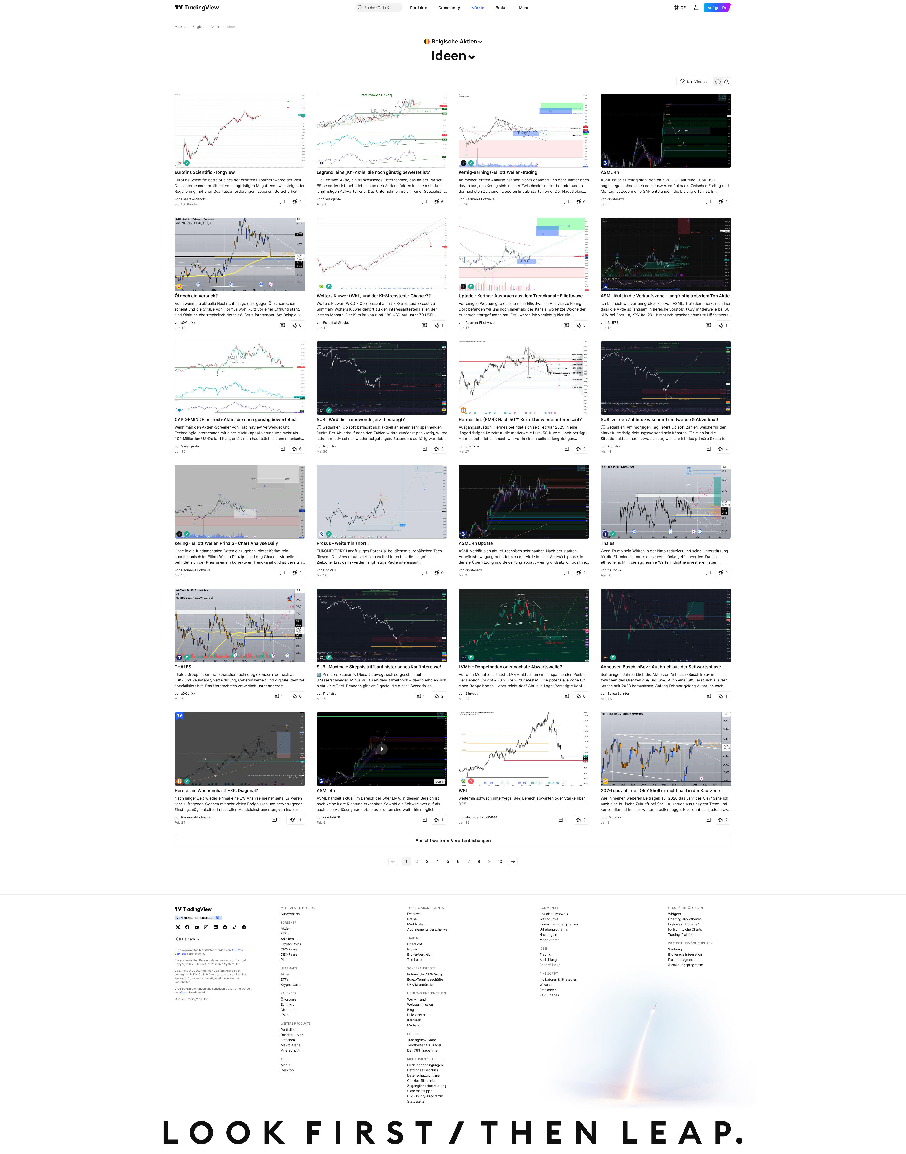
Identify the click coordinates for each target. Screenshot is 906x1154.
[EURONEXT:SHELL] (179, 286)
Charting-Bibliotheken (685, 919)
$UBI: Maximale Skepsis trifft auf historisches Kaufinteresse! (379, 666)
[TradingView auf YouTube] (196, 927)
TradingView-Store (421, 1040)
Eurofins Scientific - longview (205, 172)
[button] (430, 7)
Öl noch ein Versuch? (196, 295)
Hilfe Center (416, 1015)
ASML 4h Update (476, 543)
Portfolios (288, 1029)
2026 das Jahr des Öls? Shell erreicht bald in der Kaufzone (660, 790)
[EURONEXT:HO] (605, 534)
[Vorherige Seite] (393, 861)
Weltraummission (420, 1004)
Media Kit (414, 1025)
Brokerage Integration (685, 954)
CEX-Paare (289, 949)
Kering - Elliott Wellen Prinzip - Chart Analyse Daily (226, 543)
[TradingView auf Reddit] (244, 927)
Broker (502, 7)
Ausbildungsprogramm (685, 965)
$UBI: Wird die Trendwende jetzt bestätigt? (361, 419)
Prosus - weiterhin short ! (343, 543)
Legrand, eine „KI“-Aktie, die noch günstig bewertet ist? (373, 172)
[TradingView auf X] (178, 927)
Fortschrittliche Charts (685, 929)
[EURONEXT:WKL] (321, 286)
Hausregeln (548, 935)
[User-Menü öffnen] (696, 7)
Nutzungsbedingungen (425, 1065)
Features (413, 914)
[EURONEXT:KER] (463, 163)
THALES (183, 666)
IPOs (284, 1015)
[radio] (718, 82)
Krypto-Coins (291, 944)
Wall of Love (549, 919)
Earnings (287, 1004)
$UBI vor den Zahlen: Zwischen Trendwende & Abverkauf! (659, 419)
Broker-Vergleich (419, 954)
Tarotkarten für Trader (424, 1045)
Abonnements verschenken (428, 929)
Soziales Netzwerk (554, 914)
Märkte (477, 7)
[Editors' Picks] (179, 716)
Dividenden (289, 1010)
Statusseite (415, 1101)
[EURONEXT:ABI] (605, 657)
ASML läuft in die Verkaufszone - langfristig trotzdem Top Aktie (665, 295)
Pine (284, 960)
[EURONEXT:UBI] (321, 410)
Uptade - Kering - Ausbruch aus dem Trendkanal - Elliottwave (521, 295)
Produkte (418, 7)
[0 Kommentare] (282, 201)
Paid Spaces (549, 995)
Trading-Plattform (682, 935)
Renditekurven (292, 1035)
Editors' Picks (550, 965)
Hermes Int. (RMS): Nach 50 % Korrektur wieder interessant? (520, 419)
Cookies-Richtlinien (421, 1080)
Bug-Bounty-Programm (425, 1096)
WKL (463, 790)
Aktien (285, 928)
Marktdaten (416, 924)
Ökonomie (288, 999)
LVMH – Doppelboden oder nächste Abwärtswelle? (510, 666)
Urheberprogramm (554, 929)
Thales (608, 543)
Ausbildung (548, 960)
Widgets (674, 914)
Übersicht (414, 944)
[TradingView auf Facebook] (187, 927)
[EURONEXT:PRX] (321, 534)
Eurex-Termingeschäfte (425, 979)
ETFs (284, 934)
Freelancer (548, 990)
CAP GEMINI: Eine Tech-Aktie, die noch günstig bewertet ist (236, 419)
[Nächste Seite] (513, 861)
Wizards (546, 985)
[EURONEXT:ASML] (605, 163)
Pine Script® (290, 1050)
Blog (410, 1010)
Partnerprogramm (682, 960)
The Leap (414, 960)
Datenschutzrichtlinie (423, 1075)
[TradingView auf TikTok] (234, 927)
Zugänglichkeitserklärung (426, 1086)
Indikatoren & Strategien (558, 979)
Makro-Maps (290, 1045)
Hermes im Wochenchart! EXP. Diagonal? (216, 790)
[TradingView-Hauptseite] (193, 909)
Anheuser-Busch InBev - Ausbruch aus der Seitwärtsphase (661, 666)
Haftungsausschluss (422, 1070)
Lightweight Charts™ (684, 924)
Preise (412, 919)
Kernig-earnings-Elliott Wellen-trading (498, 172)
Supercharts (290, 914)
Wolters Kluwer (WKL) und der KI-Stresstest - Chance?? (374, 295)
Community (449, 7)
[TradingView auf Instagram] (206, 927)
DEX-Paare (289, 954)
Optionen (288, 1040)
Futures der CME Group (425, 974)
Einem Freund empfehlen (559, 924)
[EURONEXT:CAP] (179, 410)
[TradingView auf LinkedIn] (215, 927)
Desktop (287, 1070)
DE (683, 7)
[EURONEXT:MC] (463, 657)
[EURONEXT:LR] (321, 163)
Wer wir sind (416, 999)
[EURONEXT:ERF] (179, 163)
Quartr (184, 992)
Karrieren (414, 1020)
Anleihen (287, 939)
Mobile (286, 1065)
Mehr (523, 7)
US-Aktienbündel (420, 985)
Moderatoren (549, 940)
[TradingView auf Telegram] (225, 927)
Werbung (675, 949)
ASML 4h (610, 172)
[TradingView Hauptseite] (197, 7)
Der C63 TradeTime (422, 1050)
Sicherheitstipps (419, 1091)
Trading (545, 954)
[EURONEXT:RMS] (463, 410)
